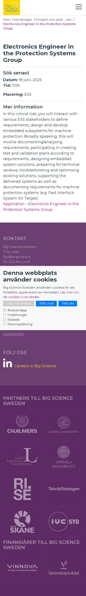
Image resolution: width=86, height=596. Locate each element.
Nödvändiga (17, 310)
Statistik (14, 320)
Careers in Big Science (35, 366)
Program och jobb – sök (53, 19)
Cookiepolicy (13, 334)
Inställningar (17, 315)
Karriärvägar (23, 19)
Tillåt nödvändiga (18, 303)
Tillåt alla (68, 303)
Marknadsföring (20, 324)
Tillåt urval (46, 303)
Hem (6, 19)
